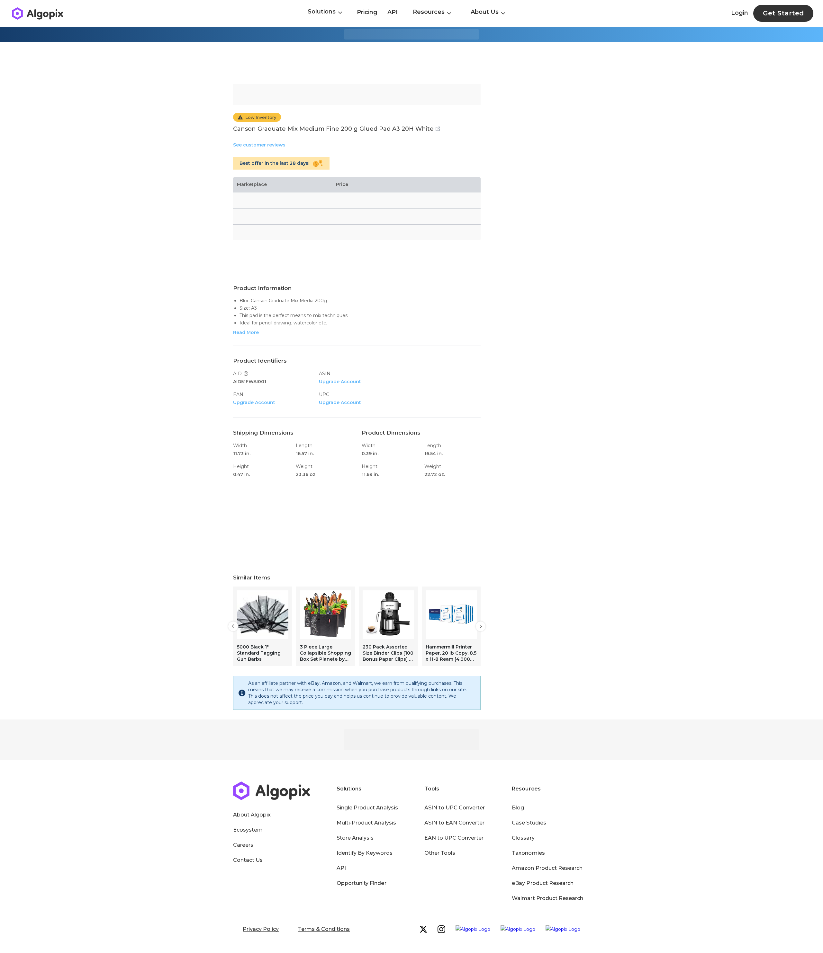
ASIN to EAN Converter (454, 823)
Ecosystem (248, 830)
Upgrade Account (340, 381)
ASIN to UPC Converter (454, 808)
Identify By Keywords (365, 853)
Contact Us (248, 860)
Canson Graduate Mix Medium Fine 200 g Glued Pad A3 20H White (333, 128)
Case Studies (529, 823)
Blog (518, 808)
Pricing (367, 12)
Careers (243, 845)
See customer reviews (259, 145)
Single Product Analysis (367, 808)
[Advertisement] (411, 63)
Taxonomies (528, 853)
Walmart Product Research (547, 898)
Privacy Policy (261, 929)
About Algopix (252, 815)
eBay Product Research (543, 883)
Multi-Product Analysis (366, 823)
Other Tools (439, 853)
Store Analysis (355, 838)
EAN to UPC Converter (454, 838)
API (392, 12)
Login (739, 12)
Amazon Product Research (547, 868)
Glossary (523, 838)
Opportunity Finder (361, 883)
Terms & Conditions (324, 929)
